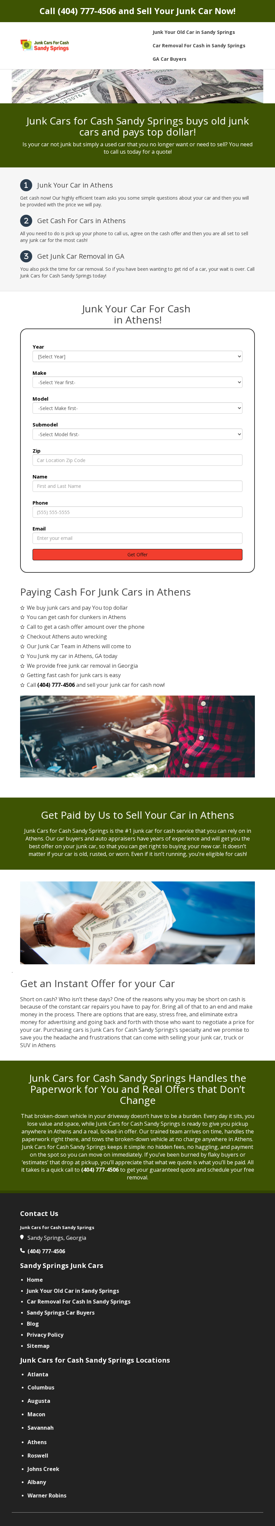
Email (39, 528)
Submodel (45, 424)
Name (40, 476)
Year (38, 346)
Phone (40, 502)
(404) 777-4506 (87, 10)
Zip (37, 450)
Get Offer (137, 554)
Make (39, 372)
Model (40, 398)
